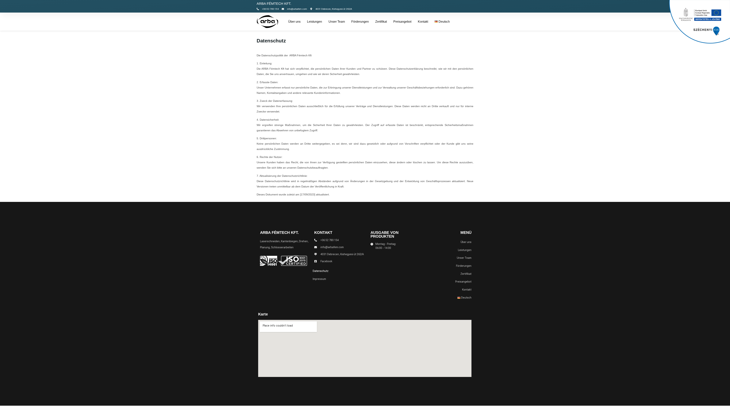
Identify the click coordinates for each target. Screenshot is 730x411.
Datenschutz (320, 270)
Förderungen (360, 21)
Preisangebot (402, 21)
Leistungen (314, 21)
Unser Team (336, 21)
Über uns (294, 21)
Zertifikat (381, 21)
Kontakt (423, 21)
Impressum (319, 278)
